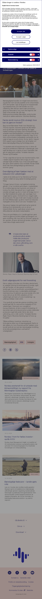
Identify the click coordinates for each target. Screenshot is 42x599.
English (4, 5)
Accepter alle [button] (21, 31)
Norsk (8, 5)
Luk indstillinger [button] (21, 42)
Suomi (17, 5)
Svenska (12, 5)
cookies (29, 25)
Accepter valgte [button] (21, 37)
